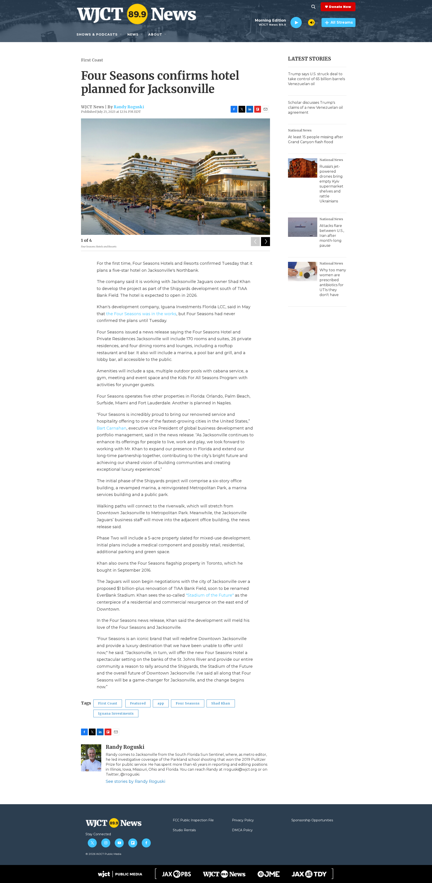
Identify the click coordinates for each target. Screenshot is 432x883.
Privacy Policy (243, 820)
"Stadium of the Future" (210, 595)
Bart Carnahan (111, 428)
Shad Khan (220, 703)
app (161, 703)
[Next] (265, 241)
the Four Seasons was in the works (141, 313)
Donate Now (340, 7)
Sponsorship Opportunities (312, 820)
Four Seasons (188, 703)
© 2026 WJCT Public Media (103, 854)
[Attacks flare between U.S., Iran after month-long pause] (302, 227)
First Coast (92, 60)
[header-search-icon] (313, 7)
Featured (138, 703)
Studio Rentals (184, 830)
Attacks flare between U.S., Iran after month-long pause (332, 236)
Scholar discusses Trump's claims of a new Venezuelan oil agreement (315, 107)
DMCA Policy (242, 830)
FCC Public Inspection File (193, 820)
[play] (296, 22)
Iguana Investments (116, 713)
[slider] (305, 22)
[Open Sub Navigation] (121, 34)
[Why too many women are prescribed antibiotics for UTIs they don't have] (302, 271)
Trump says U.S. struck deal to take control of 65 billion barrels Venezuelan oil (316, 79)
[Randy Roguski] (91, 757)
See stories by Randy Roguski (135, 781)
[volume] (311, 22)
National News (300, 130)
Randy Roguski (129, 106)
